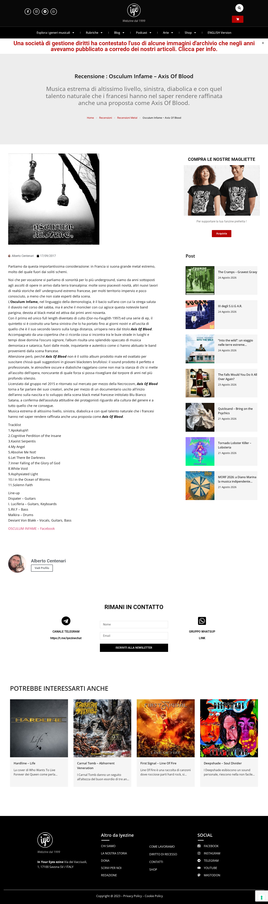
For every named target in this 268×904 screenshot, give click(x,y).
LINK (202, 638)
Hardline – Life (24, 763)
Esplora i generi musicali (53, 33)
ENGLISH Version (219, 33)
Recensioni (105, 117)
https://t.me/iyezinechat (65, 638)
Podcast (141, 33)
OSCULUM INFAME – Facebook (31, 528)
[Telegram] (45, 11)
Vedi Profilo (42, 568)
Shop (188, 33)
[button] (239, 8)
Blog (117, 33)
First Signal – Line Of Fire (158, 763)
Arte (166, 33)
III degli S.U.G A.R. (230, 306)
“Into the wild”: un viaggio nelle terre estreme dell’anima (235, 344)
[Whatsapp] (54, 11)
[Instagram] (36, 11)
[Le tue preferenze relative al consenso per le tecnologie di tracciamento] (261, 897)
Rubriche (92, 33)
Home (90, 117)
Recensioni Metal (127, 117)
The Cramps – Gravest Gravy (237, 272)
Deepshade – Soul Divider (223, 763)
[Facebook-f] (28, 11)
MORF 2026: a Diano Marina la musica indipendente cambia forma (237, 481)
